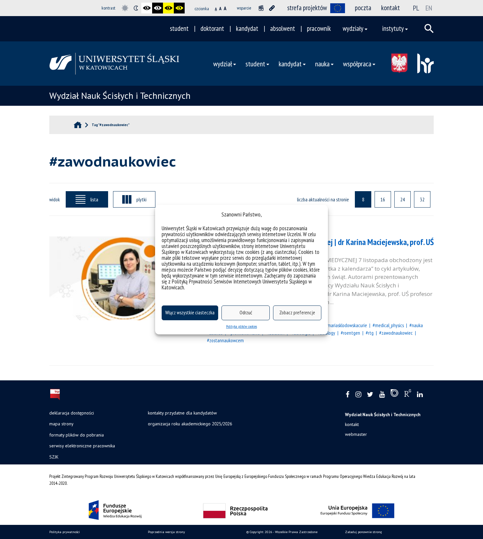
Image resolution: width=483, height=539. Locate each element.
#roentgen (350, 332)
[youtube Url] (382, 395)
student (179, 28)
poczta (363, 7)
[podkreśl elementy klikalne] (271, 8)
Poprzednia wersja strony (166, 532)
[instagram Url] (358, 395)
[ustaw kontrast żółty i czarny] (179, 8)
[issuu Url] (394, 394)
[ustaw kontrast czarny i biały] (146, 8)
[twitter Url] (370, 395)
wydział (222, 63)
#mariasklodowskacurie (346, 325)
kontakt (390, 7)
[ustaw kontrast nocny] (135, 8)
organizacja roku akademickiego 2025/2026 (190, 424)
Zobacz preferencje (297, 312)
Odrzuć (246, 312)
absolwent (282, 28)
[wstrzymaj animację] (261, 8)
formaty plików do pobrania (76, 435)
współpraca (357, 63)
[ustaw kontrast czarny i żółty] (168, 8)
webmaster (356, 434)
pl (416, 7)
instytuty (393, 28)
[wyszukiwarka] (429, 28)
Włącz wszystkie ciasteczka (190, 312)
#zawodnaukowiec (396, 332)
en (429, 7)
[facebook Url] (348, 395)
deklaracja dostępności (71, 413)
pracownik (319, 28)
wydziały (353, 28)
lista (94, 199)
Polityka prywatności (64, 532)
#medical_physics (388, 325)
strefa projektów (307, 7)
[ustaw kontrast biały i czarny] (157, 8)
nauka (322, 63)
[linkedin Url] (420, 395)
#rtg (370, 332)
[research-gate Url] (407, 394)
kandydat (247, 28)
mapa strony (61, 424)
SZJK (53, 457)
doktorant (212, 28)
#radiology (325, 332)
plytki (141, 199)
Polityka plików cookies (241, 326)
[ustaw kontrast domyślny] (125, 8)
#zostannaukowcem (225, 340)
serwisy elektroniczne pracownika (82, 446)
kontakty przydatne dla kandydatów (182, 413)
